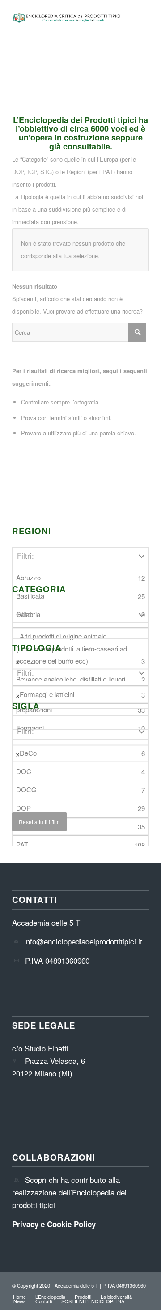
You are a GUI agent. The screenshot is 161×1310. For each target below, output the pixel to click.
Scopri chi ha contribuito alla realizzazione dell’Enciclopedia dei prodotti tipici (69, 1192)
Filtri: (25, 555)
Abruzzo (80, 578)
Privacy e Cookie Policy (54, 1224)
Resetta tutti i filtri (39, 821)
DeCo (82, 753)
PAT (80, 845)
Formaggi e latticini (82, 694)
